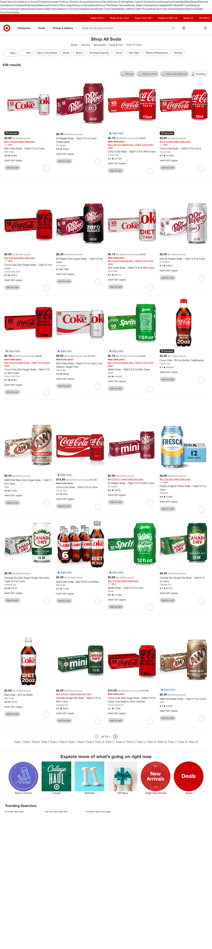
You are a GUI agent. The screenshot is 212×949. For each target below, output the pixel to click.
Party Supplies (161, 5)
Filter (12, 53)
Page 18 (182, 741)
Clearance (40, 8)
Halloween (53, 1)
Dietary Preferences (157, 52)
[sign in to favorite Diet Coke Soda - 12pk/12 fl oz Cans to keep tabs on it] (46, 168)
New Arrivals (53, 8)
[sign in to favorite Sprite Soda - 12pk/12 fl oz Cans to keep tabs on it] (150, 607)
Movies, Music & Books (140, 5)
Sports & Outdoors (15, 5)
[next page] (115, 736)
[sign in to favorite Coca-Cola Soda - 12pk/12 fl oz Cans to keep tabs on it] (201, 168)
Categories (24, 28)
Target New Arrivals (10, 1)
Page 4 (45, 741)
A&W (6, 487)
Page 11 (110, 741)
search (173, 28)
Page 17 (172, 741)
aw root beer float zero (56, 811)
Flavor (118, 52)
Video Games (119, 5)
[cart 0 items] (205, 28)
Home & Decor (101, 1)
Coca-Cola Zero (12, 271)
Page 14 (141, 741)
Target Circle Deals (106, 8)
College (42, 1)
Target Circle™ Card (119, 18)
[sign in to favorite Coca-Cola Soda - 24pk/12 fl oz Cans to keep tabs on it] (98, 507)
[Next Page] (206, 53)
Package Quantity (99, 52)
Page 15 (151, 741)
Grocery (156, 1)
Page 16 (162, 741)
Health (34, 5)
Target (74, 44)
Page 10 (99, 741)
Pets (28, 5)
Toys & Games (83, 5)
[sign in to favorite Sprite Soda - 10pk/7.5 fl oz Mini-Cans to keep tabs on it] (150, 389)
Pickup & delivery (63, 28)
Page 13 (130, 741)
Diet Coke (9, 151)
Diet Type (134, 52)
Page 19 (193, 741)
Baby (188, 1)
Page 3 (36, 741)
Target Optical (20, 8)
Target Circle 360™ (143, 18)
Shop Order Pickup (139, 8)
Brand (79, 52)
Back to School (29, 1)
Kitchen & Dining (118, 1)
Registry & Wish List (168, 18)
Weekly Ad (123, 8)
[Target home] (7, 28)
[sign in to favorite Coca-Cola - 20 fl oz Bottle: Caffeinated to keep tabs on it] (201, 380)
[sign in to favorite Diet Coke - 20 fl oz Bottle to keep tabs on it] (46, 715)
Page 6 (63, 741)
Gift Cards (185, 5)
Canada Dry (10, 584)
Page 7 (72, 741)
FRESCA (164, 493)
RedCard (191, 8)
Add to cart (12, 167)
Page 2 (27, 741)
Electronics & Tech (101, 5)
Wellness (43, 5)
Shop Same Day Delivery (163, 8)
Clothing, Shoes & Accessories (76, 1)
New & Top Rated (46, 52)
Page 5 (54, 741)
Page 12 (120, 741)
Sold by (178, 52)
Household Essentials (173, 1)
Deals (31, 8)
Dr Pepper (61, 145)
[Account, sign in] (190, 28)
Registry (181, 8)
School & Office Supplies (61, 5)
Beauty (194, 1)
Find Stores (13, 12)
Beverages (100, 44)
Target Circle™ (97, 18)
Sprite (111, 372)
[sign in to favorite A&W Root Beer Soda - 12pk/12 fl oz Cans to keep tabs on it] (201, 719)
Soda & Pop (115, 44)
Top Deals (91, 8)
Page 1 (18, 741)
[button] (11, 133)
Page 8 (81, 741)
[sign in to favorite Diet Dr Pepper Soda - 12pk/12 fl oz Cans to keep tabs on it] (201, 278)
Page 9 (90, 741)
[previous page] (96, 736)
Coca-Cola (113, 155)
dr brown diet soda (14, 811)
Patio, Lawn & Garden (140, 1)
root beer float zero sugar (98, 811)
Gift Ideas (174, 5)
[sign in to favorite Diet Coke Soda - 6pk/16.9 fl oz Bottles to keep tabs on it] (98, 601)
